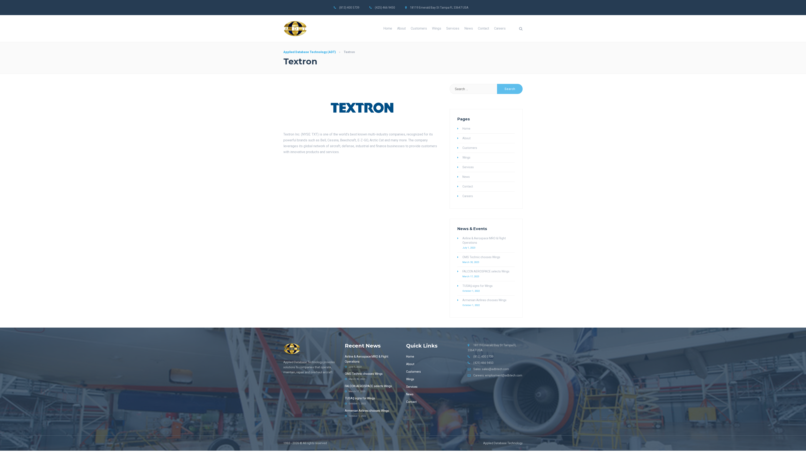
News (468, 28)
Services (452, 28)
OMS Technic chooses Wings (481, 257)
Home (387, 28)
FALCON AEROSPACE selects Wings (485, 271)
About (401, 28)
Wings (436, 28)
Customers (419, 28)
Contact (483, 28)
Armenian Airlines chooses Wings (484, 300)
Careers (500, 28)
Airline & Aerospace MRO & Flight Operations (484, 240)
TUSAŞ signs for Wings (477, 286)
